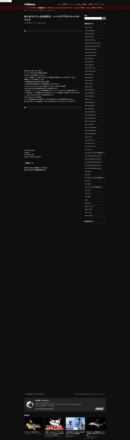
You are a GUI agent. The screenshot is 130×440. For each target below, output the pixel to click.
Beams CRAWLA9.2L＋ (90, 96)
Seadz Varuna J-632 (90, 143)
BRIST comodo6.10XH (90, 121)
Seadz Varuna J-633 (90, 146)
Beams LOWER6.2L (89, 58)
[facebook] (91, 4)
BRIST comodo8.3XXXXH (91, 127)
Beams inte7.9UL (89, 83)
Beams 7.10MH (88, 209)
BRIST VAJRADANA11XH (90, 133)
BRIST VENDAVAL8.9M (90, 115)
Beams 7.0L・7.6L (89, 206)
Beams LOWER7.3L (89, 61)
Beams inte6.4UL (89, 77)
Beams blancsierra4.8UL (91, 49)
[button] (124, 412)
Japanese (5, 1)
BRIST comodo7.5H (42, 22)
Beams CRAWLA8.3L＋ (90, 93)
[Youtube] (84, 4)
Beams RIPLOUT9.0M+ (90, 71)
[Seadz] (80, 4)
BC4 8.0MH (87, 180)
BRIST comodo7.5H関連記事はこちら (35, 170)
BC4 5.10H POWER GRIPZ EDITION (93, 165)
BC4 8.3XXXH (88, 184)
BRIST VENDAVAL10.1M (90, 118)
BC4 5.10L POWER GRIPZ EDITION (93, 156)
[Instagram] (89, 4)
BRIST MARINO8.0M (89, 105)
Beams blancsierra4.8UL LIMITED (93, 46)
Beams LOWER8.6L (89, 65)
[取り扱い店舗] (96, 4)
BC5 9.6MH (87, 190)
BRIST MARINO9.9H (89, 108)
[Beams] (60, 4)
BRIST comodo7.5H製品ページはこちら (35, 167)
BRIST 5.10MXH (88, 215)
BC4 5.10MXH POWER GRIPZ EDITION (93, 162)
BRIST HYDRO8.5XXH (90, 102)
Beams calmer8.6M (89, 33)
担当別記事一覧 (88, 221)
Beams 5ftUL (88, 203)
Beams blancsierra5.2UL (91, 55)
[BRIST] (65, 4)
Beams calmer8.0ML (89, 30)
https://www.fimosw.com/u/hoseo (44, 408)
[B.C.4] (72, 4)
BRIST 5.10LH (88, 212)
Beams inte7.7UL (89, 80)
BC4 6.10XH (87, 174)
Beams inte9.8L (88, 86)
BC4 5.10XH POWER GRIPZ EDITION (93, 168)
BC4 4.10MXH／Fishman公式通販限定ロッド (95, 152)
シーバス (34, 22)
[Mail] (98, 4)
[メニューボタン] (103, 4)
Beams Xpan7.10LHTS (90, 40)
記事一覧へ (99, 408)
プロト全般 (87, 196)
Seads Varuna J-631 (90, 140)
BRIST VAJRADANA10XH (90, 130)
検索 (85, 15)
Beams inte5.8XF (89, 74)
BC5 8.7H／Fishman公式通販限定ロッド (94, 187)
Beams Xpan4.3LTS (89, 36)
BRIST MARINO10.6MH (90, 111)
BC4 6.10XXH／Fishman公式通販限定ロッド (95, 177)
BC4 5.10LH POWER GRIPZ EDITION (93, 159)
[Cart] (100, 4)
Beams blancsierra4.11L (90, 52)
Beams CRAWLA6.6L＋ (90, 89)
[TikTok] (93, 4)
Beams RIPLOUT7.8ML (90, 68)
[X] (86, 4)
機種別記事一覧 (88, 24)
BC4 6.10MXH (88, 171)
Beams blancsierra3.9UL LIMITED (93, 43)
